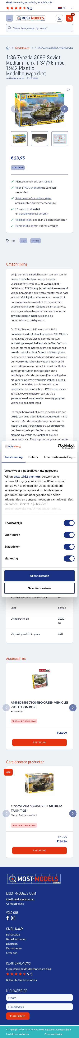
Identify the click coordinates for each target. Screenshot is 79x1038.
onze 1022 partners (27, 476)
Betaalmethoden (16, 939)
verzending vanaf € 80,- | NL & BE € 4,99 (29, 2)
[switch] (69, 535)
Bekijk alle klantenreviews (21, 979)
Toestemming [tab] (13, 457)
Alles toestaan (39, 575)
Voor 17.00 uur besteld (29, 187)
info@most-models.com (20, 899)
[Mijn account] (59, 18)
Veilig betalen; (23, 219)
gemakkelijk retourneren (33, 213)
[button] (14, 109)
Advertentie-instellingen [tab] (60, 457)
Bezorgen (12, 943)
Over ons (11, 952)
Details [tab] (33, 457)
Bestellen (39, 742)
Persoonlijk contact (27, 225)
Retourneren (14, 948)
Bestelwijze (13, 934)
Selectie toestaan (39, 588)
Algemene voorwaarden (56, 1029)
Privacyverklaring (53, 1034)
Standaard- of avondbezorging (33, 198)
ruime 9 (48, 181)
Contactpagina (15, 903)
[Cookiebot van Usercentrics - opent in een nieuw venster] (58, 446)
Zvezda (35, 240)
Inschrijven (18, 1016)
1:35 (23, 240)
